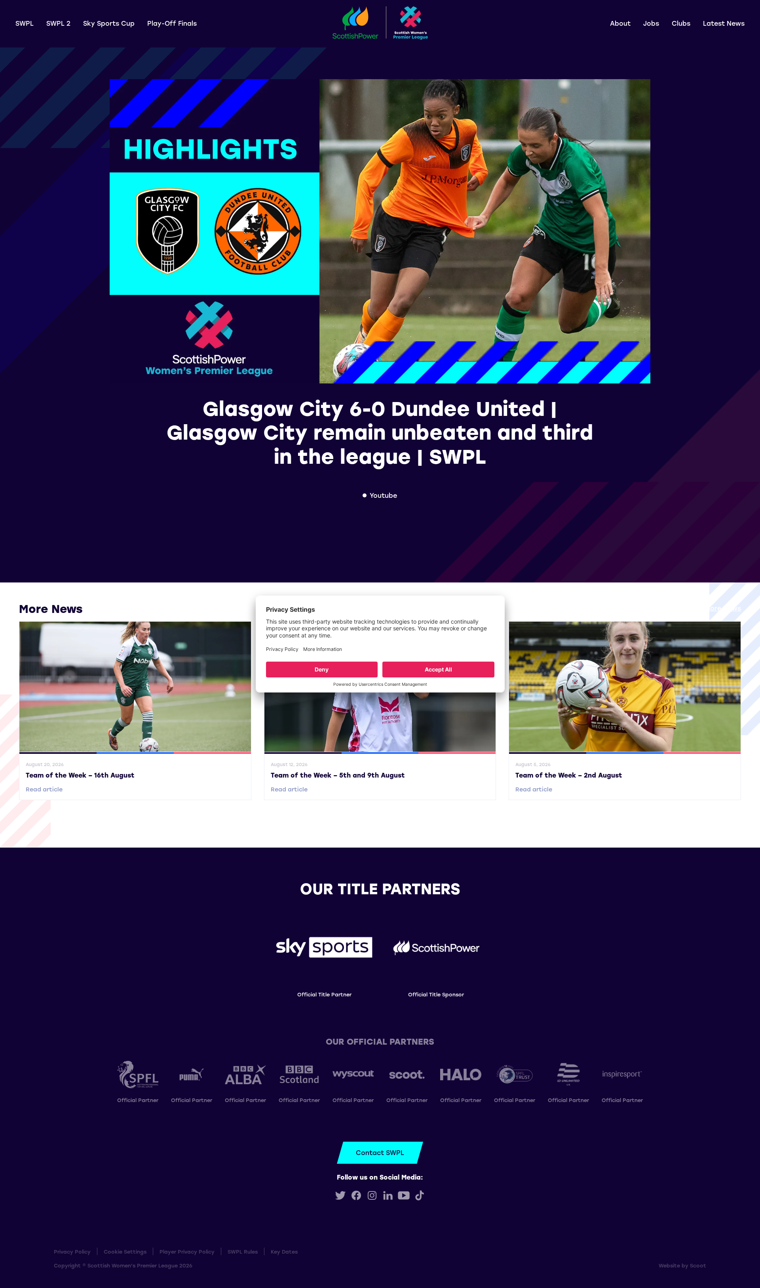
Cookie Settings (125, 1251)
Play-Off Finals (172, 23)
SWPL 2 (58, 23)
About (620, 23)
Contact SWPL (380, 1152)
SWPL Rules (243, 1251)
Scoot (698, 1265)
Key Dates (284, 1251)
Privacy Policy (72, 1251)
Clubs (681, 23)
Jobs (651, 23)
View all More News (709, 608)
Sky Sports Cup (109, 23)
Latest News (724, 23)
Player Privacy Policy (187, 1251)
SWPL (24, 23)
